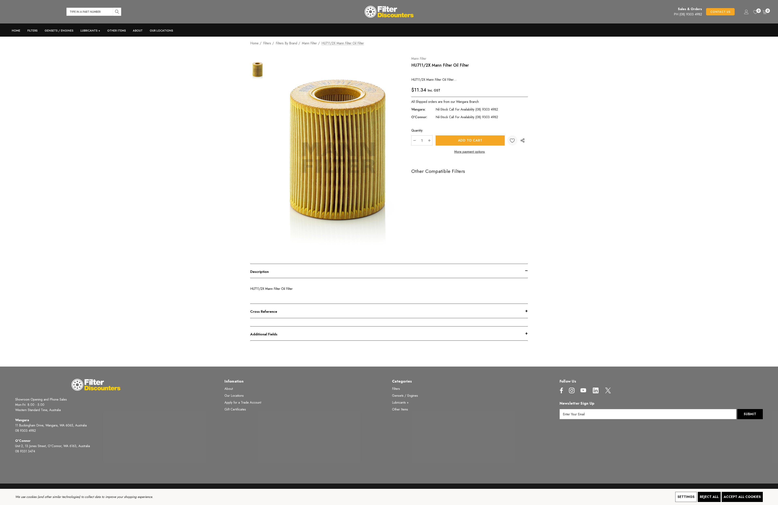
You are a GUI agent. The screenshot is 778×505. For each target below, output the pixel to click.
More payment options (469, 151)
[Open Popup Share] (522, 140)
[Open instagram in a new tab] (571, 390)
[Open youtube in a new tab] (583, 390)
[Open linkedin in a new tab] (595, 390)
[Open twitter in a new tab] (607, 390)
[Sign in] (746, 11)
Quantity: (417, 130)
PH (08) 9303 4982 (688, 14)
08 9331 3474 (25, 451)
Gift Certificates (235, 409)
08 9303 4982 (25, 430)
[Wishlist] (512, 140)
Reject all (709, 496)
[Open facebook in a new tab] (560, 390)
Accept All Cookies (742, 496)
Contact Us (720, 12)
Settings (686, 496)
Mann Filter (418, 58)
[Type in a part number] (117, 12)
